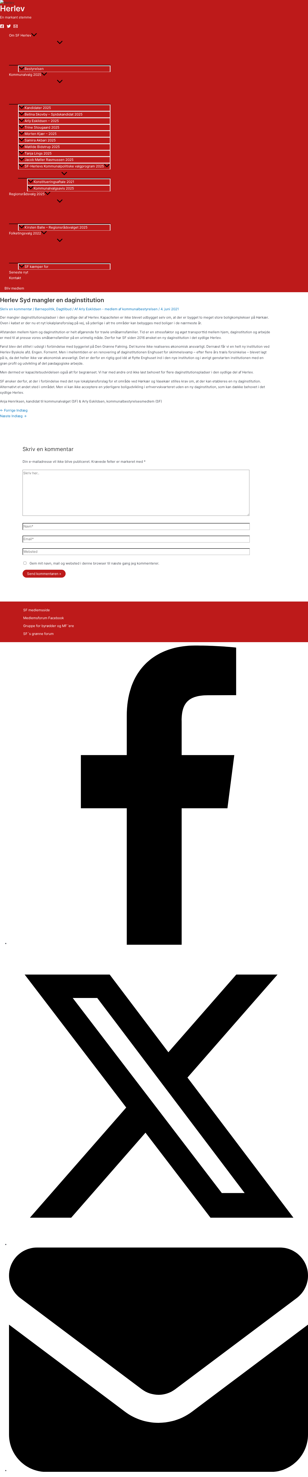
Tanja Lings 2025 (38, 153)
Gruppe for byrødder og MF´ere (48, 626)
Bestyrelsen (34, 69)
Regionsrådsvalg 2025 (27, 194)
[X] (158, 1244)
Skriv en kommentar (16, 309)
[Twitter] (9, 27)
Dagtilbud (63, 309)
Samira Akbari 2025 (40, 140)
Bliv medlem (14, 288)
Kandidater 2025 (38, 108)
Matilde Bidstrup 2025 (42, 147)
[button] (34, 35)
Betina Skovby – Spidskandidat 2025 (54, 114)
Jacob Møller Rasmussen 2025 (49, 159)
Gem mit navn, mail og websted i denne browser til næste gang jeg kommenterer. (94, 563)
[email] (16, 27)
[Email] (158, 1470)
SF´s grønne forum (38, 634)
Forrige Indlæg (14, 410)
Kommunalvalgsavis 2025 (54, 188)
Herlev (12, 8)
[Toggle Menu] (59, 42)
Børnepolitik (44, 309)
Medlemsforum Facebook (43, 618)
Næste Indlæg (13, 416)
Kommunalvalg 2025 (25, 74)
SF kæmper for (36, 266)
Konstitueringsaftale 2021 (54, 182)
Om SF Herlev (20, 35)
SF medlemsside (36, 610)
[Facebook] (2, 27)
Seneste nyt (18, 272)
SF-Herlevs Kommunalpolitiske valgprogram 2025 (64, 166)
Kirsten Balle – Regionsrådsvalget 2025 (56, 227)
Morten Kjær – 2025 (41, 134)
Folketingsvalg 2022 (25, 233)
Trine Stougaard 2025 (42, 127)
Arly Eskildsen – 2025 (42, 121)
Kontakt (15, 278)
